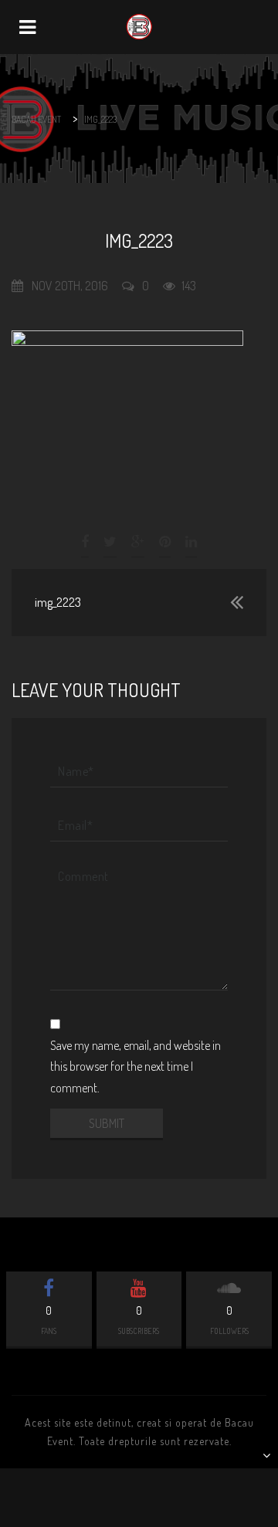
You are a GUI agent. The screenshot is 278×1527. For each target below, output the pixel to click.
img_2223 (58, 602)
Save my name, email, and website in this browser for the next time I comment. (135, 1066)
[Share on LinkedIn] (191, 542)
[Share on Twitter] (110, 542)
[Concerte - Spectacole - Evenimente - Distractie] (139, 27)
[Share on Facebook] (86, 542)
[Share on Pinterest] (165, 542)
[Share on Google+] (137, 542)
